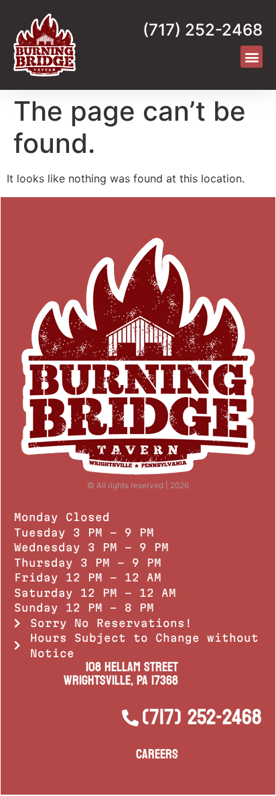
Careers (157, 754)
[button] (251, 57)
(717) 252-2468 (203, 30)
